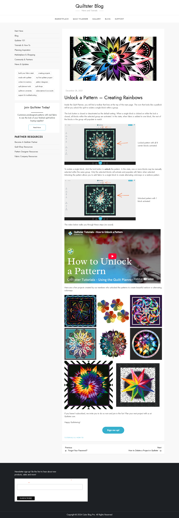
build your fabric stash (26, 73)
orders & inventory (25, 82)
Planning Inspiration (22, 50)
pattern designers (42, 82)
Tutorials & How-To (74, 438)
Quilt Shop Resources (24, 147)
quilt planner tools (24, 86)
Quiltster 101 (20, 40)
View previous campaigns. (27, 493)
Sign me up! (113, 430)
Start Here (19, 31)
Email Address (23, 482)
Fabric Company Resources (26, 156)
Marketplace (62, 19)
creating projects (44, 73)
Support (119, 19)
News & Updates (22, 64)
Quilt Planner (80, 19)
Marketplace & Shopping (25, 54)
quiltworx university (25, 91)
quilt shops (39, 86)
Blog (108, 19)
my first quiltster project (44, 77)
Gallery (96, 19)
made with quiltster (25, 77)
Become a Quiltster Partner (26, 142)
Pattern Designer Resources (26, 151)
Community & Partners (24, 59)
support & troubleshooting (27, 95)
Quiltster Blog (89, 6)
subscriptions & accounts (44, 91)
